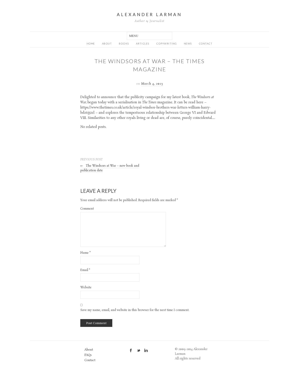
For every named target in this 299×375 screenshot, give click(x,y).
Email (85, 270)
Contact (205, 43)
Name (85, 253)
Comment (87, 209)
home (91, 43)
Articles (142, 43)
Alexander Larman (149, 14)
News (188, 43)
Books (124, 43)
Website (86, 288)
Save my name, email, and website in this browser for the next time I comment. (134, 310)
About (88, 350)
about (107, 43)
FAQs (88, 355)
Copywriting (166, 43)
